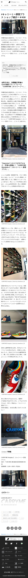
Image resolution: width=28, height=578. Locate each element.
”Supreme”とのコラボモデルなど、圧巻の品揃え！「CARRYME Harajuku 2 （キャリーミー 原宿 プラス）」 (14, 69)
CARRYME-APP (5, 498)
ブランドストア (21, 5)
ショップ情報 (6, 72)
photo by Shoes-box (9, 35)
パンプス (6, 5)
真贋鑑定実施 (15, 515)
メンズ (22, 518)
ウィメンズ (5, 521)
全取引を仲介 (6, 515)
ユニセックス (14, 521)
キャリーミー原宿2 (7, 512)
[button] (26, 5)
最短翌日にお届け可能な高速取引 (10, 518)
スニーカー (14, 5)
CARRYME (17, 512)
